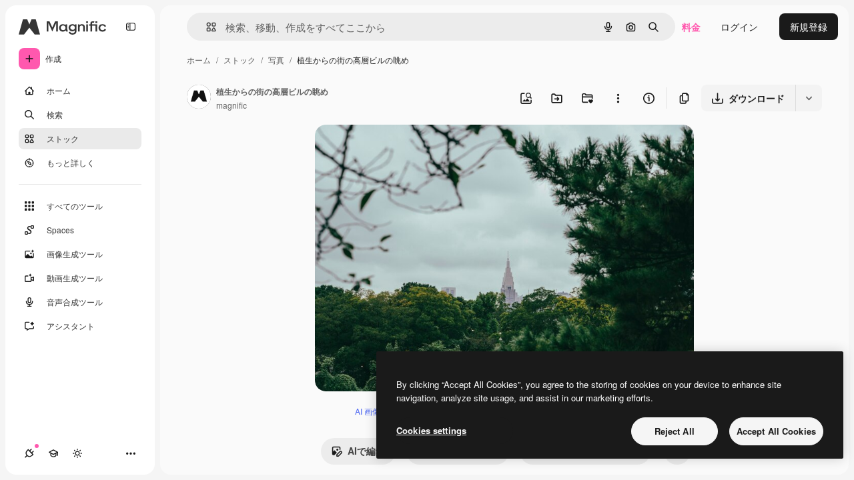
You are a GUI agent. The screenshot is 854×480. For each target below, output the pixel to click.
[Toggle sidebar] (130, 26)
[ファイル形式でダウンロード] (808, 98)
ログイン (739, 26)
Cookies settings (431, 430)
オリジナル (407, 150)
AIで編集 (366, 450)
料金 (691, 26)
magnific (231, 105)
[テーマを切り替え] (77, 453)
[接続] (29, 453)
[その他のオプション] (617, 98)
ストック (240, 59)
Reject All (675, 431)
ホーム (199, 59)
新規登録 (808, 26)
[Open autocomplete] (205, 27)
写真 (276, 59)
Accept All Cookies (776, 431)
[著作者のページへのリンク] (199, 98)
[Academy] (53, 453)
